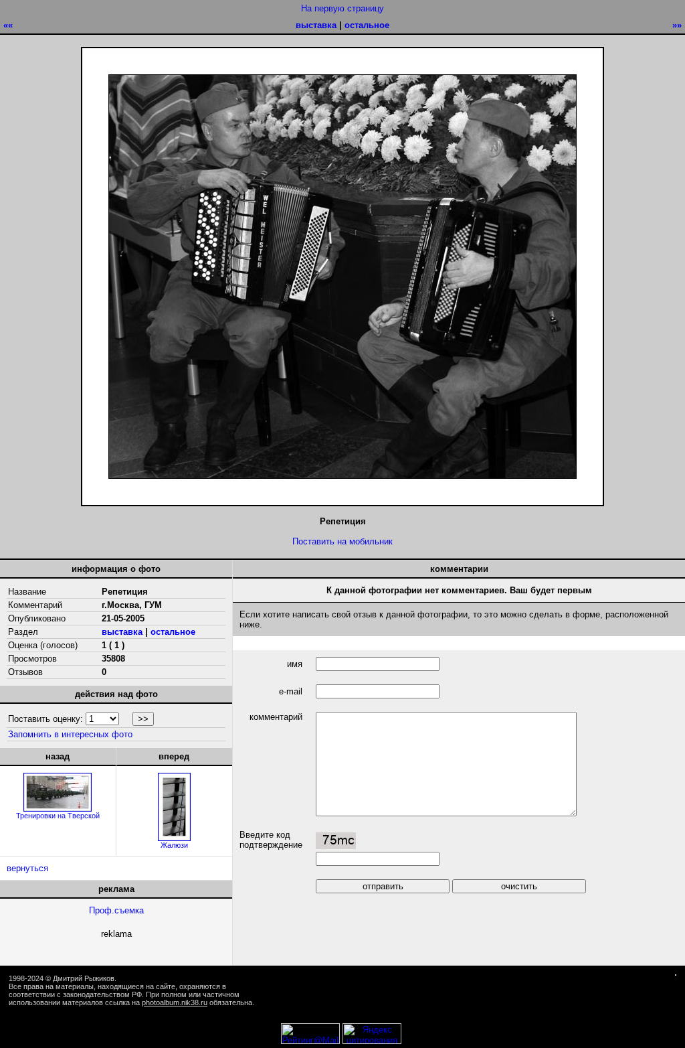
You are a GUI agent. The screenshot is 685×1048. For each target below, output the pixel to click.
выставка (316, 25)
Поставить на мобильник (342, 541)
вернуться (27, 868)
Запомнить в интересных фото (70, 734)
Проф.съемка (116, 910)
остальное (367, 25)
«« (8, 25)
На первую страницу (342, 8)
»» (677, 25)
